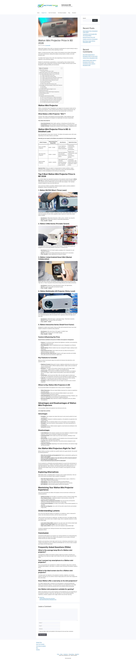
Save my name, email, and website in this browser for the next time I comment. (56, 631)
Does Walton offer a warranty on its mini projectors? (51, 100)
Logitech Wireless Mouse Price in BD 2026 (47, 598)
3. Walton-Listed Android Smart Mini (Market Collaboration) (52, 77)
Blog (69, 12)
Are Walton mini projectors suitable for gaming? (50, 102)
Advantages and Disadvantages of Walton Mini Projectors (51, 85)
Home (38, 12)
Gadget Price (44, 12)
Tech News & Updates (62, 12)
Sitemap (38, 649)
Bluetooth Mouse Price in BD (89, 37)
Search (84, 18)
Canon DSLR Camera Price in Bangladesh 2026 (47, 599)
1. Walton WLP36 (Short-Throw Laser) (48, 75)
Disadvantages (44, 87)
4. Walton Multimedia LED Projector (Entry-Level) (50, 78)
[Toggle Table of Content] (61, 68)
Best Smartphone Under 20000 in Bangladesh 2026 (89, 64)
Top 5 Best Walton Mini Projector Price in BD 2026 (49, 73)
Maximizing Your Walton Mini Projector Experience (49, 91)
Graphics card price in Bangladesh (90, 39)
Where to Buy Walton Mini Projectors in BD (49, 83)
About (61, 654)
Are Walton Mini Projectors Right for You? (48, 89)
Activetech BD (66, 5)
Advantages (43, 86)
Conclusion (42, 94)
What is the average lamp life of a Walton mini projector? (51, 97)
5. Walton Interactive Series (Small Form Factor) (50, 80)
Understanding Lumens (44, 93)
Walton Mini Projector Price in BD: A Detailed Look (49, 72)
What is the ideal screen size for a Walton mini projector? (52, 99)
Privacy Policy (71, 654)
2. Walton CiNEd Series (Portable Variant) (49, 76)
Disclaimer (74, 12)
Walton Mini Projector (44, 69)
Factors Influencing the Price (47, 81)
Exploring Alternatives (44, 90)
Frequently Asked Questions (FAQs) (47, 95)
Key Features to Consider (45, 82)
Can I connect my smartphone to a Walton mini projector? (52, 98)
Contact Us (66, 654)
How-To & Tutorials (52, 12)
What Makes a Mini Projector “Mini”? (47, 71)
